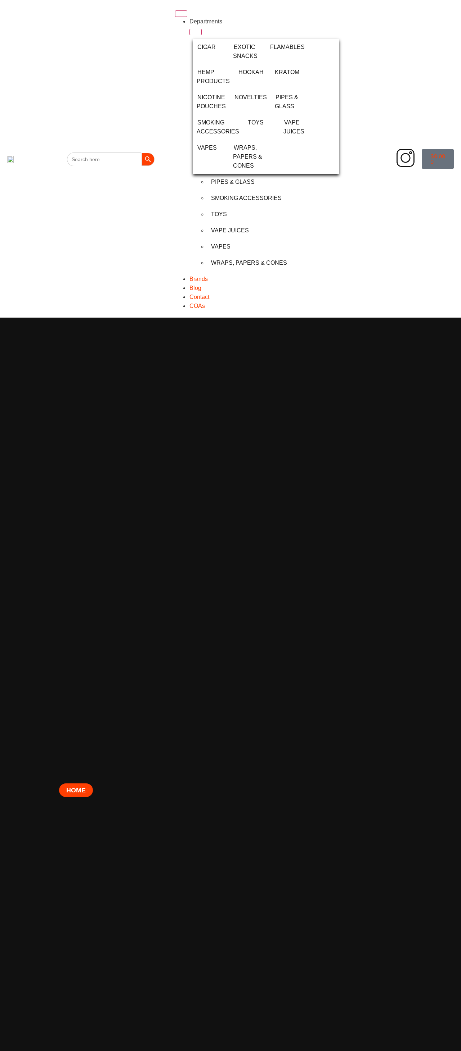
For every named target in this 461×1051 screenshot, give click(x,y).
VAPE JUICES (230, 230)
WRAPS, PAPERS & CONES (247, 157)
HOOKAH (251, 72)
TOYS (256, 122)
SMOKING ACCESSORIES (246, 198)
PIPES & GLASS (233, 182)
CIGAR (206, 47)
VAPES (207, 148)
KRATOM (287, 72)
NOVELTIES (250, 97)
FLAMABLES (287, 47)
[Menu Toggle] (181, 13)
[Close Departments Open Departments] (195, 32)
